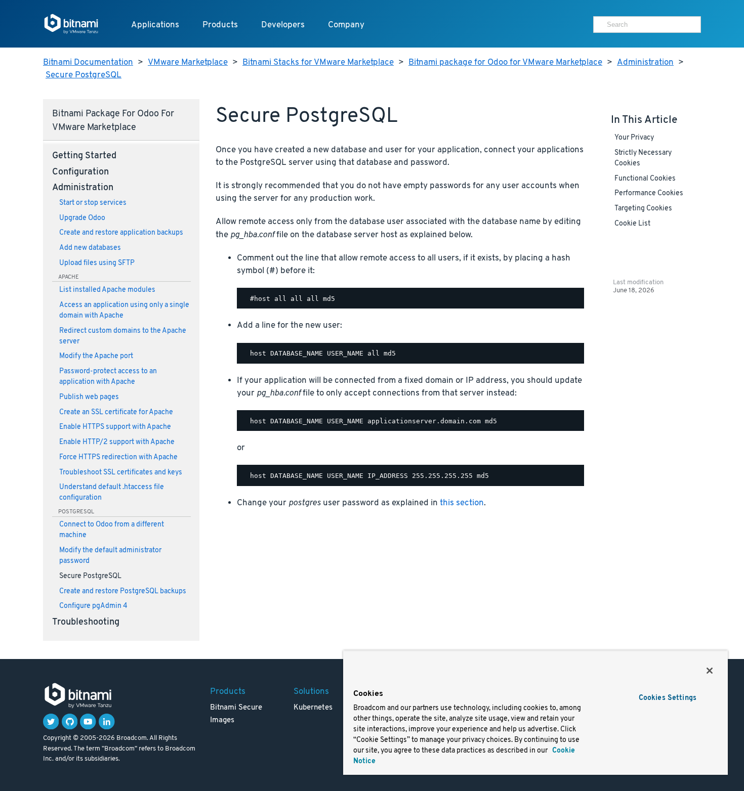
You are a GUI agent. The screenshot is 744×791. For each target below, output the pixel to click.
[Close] (709, 671)
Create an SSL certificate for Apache (116, 412)
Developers (283, 25)
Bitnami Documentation (88, 62)
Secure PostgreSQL (83, 75)
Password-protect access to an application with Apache (108, 376)
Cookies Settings (667, 698)
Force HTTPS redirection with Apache (118, 457)
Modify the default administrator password (110, 555)
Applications (155, 25)
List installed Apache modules (107, 290)
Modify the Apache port (96, 356)
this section (462, 503)
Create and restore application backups (121, 233)
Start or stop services (93, 203)
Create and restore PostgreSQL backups (122, 591)
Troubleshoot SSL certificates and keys (120, 472)
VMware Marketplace (188, 62)
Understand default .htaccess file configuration (111, 492)
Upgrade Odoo (82, 218)
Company (346, 25)
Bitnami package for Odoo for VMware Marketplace (505, 62)
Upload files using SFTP (97, 263)
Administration (645, 62)
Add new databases (90, 248)
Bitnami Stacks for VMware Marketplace (318, 62)
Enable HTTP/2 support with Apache (117, 442)
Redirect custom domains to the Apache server (122, 336)
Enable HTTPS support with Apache (115, 427)
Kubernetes (313, 708)
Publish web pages (89, 397)
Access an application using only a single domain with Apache (124, 310)
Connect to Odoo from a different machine (111, 530)
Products (220, 25)
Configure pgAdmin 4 (93, 606)
